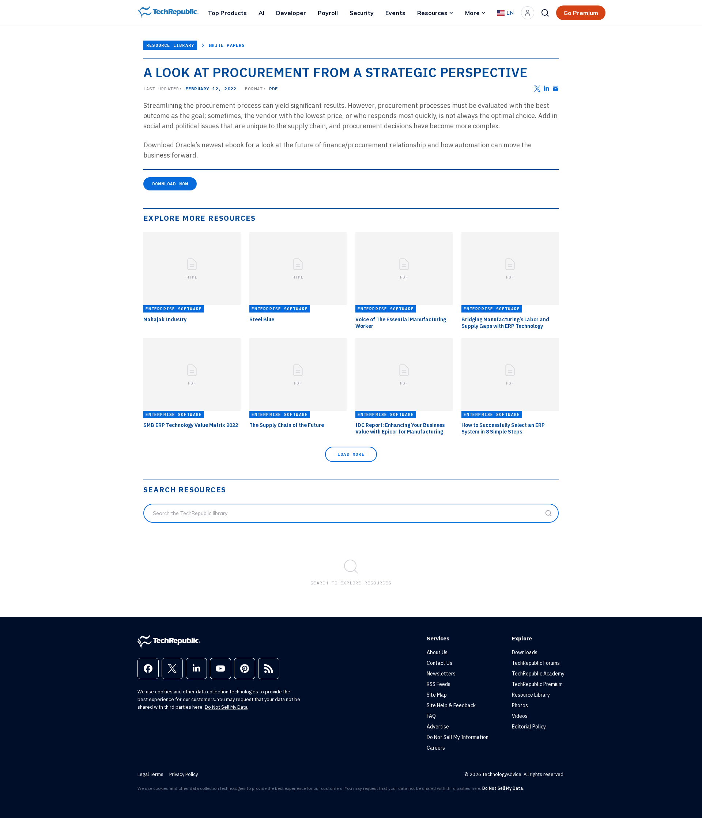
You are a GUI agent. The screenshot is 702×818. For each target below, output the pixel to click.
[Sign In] (527, 12)
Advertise (438, 726)
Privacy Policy (183, 774)
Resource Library (170, 45)
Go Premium (580, 12)
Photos (520, 705)
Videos (520, 716)
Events (395, 12)
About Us (437, 652)
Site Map (437, 695)
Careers (436, 748)
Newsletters (441, 673)
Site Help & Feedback (451, 705)
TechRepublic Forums (536, 663)
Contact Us (439, 663)
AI (261, 12)
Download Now (170, 183)
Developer (291, 12)
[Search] (545, 12)
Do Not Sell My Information (457, 737)
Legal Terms (150, 774)
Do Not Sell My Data (226, 707)
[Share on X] (537, 89)
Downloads (524, 652)
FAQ (431, 716)
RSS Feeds (438, 684)
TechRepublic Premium (537, 684)
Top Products (227, 12)
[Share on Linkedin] (546, 89)
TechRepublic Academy (538, 673)
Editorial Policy (529, 726)
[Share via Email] (555, 89)
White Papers (227, 45)
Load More (351, 454)
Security (362, 12)
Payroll (328, 12)
